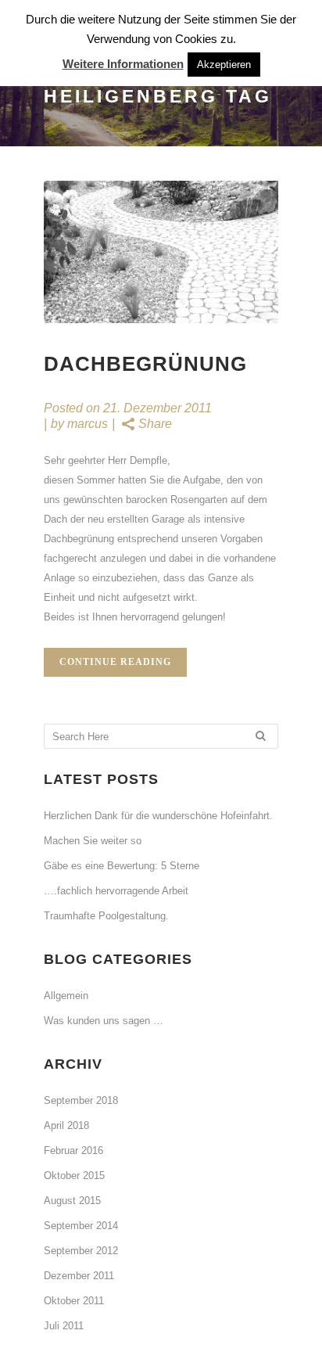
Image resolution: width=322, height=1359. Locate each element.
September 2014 (81, 1225)
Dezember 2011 (79, 1276)
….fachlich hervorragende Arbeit (116, 891)
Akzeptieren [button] (224, 64)
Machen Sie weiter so (92, 841)
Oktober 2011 (74, 1301)
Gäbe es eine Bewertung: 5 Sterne (121, 866)
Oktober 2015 (74, 1175)
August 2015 (72, 1200)
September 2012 (81, 1251)
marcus (87, 423)
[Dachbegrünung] (161, 252)
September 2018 (81, 1100)
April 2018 (66, 1125)
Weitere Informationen (123, 63)
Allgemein (66, 995)
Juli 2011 (64, 1326)
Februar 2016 (73, 1150)
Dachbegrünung (145, 364)
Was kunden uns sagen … (103, 1020)
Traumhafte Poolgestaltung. (106, 916)
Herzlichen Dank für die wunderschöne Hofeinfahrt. (158, 816)
